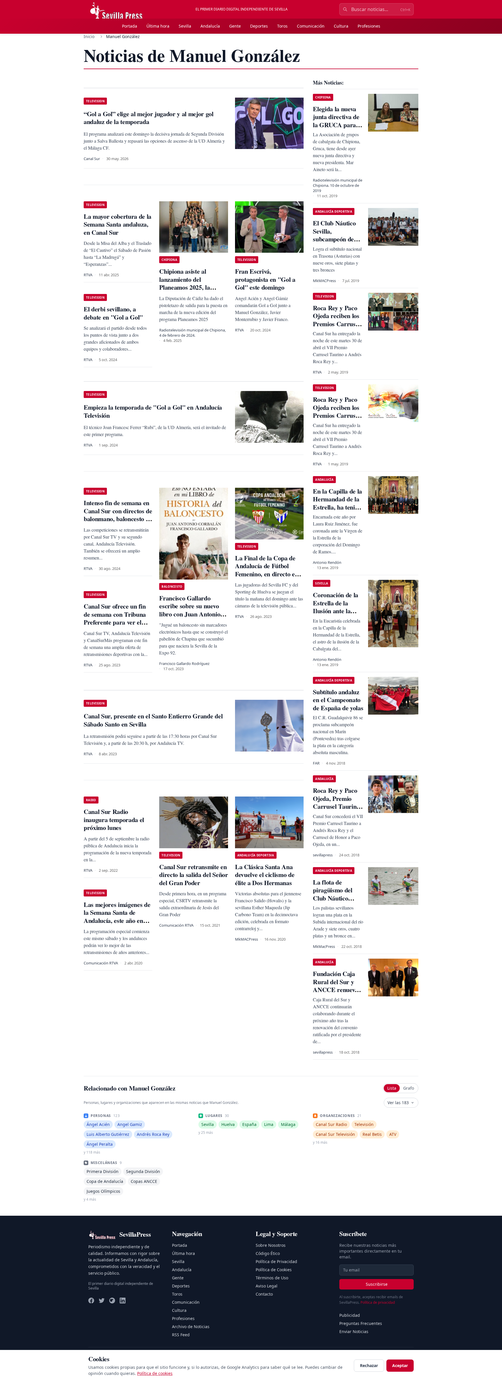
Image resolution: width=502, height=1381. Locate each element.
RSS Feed (181, 1334)
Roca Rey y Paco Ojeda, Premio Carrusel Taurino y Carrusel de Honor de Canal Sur (336, 810)
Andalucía (210, 26)
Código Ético (268, 1253)
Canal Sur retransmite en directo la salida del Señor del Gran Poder (193, 874)
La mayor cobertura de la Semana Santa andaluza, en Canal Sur (117, 224)
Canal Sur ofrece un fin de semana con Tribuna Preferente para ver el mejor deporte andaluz (115, 618)
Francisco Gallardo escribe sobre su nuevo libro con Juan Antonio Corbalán (189, 610)
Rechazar (369, 1365)
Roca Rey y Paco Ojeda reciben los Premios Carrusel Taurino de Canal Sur (336, 324)
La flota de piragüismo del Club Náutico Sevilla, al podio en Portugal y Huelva (337, 898)
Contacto (264, 1294)
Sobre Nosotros (271, 1245)
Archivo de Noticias (190, 1326)
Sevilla (185, 26)
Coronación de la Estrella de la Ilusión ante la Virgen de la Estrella (335, 611)
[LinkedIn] (123, 1300)
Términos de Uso (272, 1277)
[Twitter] (102, 1300)
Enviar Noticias (353, 1331)
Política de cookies (155, 1373)
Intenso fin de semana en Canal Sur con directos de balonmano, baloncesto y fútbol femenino (118, 515)
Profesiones (369, 26)
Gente (235, 26)
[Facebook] (91, 1300)
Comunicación (310, 26)
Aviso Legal (266, 1286)
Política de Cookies (274, 1269)
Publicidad (349, 1315)
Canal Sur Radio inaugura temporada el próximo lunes (114, 819)
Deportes (259, 26)
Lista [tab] (391, 1088)
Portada (129, 26)
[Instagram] (112, 1300)
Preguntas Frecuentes (360, 1323)
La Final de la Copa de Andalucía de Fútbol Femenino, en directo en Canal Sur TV (266, 570)
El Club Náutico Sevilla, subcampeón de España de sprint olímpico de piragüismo (335, 243)
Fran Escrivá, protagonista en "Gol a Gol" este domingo (265, 279)
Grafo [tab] (408, 1088)
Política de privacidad (378, 1302)
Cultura (341, 26)
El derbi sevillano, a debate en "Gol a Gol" (113, 313)
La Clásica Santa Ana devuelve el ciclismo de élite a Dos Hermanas (264, 874)
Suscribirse (377, 1284)
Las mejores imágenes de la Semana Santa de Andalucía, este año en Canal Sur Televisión (117, 916)
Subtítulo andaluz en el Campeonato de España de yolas (338, 700)
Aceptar (400, 1365)
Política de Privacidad (276, 1261)
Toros (282, 26)
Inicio (89, 36)
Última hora (157, 26)
